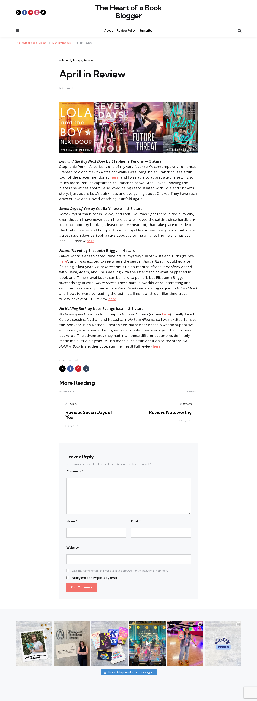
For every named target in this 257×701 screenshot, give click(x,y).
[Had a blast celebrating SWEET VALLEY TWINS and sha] (185, 643)
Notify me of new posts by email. (95, 578)
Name (71, 521)
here (115, 177)
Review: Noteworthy (170, 412)
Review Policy (126, 30)
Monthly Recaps (72, 60)
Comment (74, 471)
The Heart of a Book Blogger (128, 12)
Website (72, 547)
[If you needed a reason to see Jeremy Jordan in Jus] (147, 643)
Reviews (89, 60)
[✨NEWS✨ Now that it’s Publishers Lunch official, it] (72, 643)
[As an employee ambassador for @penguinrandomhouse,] (34, 643)
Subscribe (146, 30)
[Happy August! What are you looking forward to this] (223, 643)
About (108, 30)
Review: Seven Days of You (89, 414)
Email (136, 521)
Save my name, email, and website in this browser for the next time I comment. (120, 570)
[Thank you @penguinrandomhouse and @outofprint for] (109, 643)
